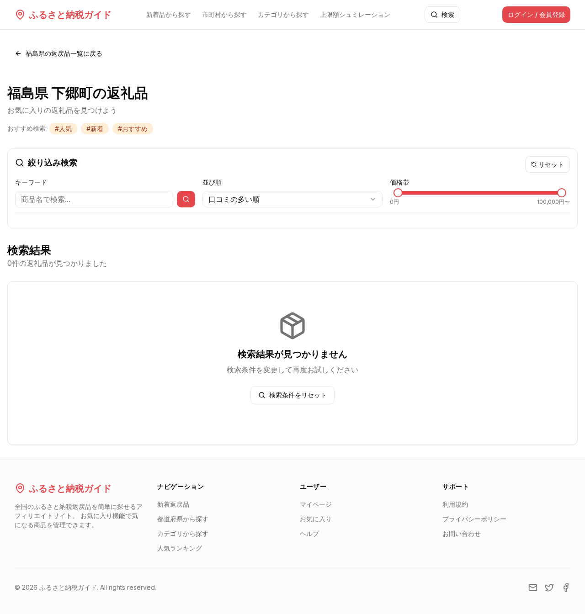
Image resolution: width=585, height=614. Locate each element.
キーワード (31, 182)
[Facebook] (565, 587)
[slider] (398, 192)
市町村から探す (224, 14)
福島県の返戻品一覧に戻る (64, 53)
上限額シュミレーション (355, 14)
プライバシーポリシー (474, 519)
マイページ (316, 504)
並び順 (212, 182)
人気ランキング (179, 548)
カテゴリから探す (283, 14)
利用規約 (455, 504)
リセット (551, 164)
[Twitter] (549, 587)
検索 (447, 14)
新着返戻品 (173, 504)
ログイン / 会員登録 (536, 14)
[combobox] (292, 199)
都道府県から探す (182, 519)
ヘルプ (309, 533)
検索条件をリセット (298, 395)
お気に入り (316, 519)
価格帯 (399, 182)
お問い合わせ (461, 533)
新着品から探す (168, 14)
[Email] (532, 587)
